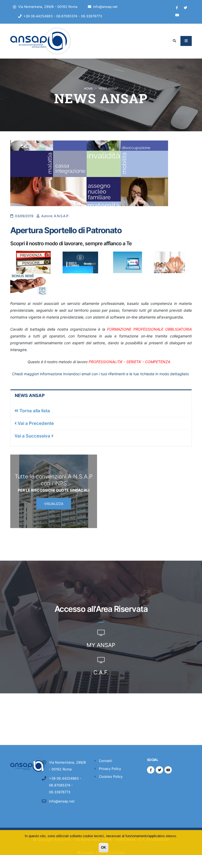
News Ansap (30, 395)
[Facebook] (177, 8)
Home (88, 88)
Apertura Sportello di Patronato (66, 230)
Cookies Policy (111, 776)
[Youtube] (177, 15)
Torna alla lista (34, 410)
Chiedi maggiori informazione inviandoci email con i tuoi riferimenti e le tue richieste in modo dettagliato (100, 374)
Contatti (105, 761)
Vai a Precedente (35, 423)
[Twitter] (185, 8)
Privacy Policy (110, 769)
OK (103, 847)
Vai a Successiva (32, 436)
